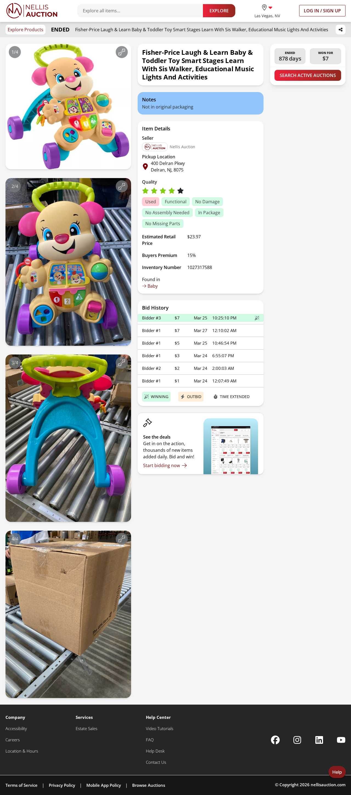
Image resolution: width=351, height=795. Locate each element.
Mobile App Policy (103, 785)
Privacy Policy (62, 785)
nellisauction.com (328, 784)
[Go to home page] (31, 10)
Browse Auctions (148, 785)
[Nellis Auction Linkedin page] (319, 740)
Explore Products (25, 30)
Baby (153, 286)
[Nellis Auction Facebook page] (275, 740)
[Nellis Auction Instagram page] (297, 740)
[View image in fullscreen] (122, 52)
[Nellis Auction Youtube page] (341, 740)
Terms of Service (21, 785)
